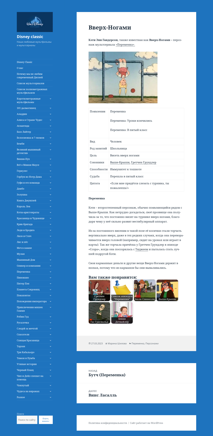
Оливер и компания (28, 265)
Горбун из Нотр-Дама (29, 176)
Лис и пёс (22, 242)
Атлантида (23, 125)
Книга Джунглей (26, 200)
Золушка (22, 194)
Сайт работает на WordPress (146, 423)
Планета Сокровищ (28, 289)
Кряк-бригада (25, 224)
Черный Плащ (25, 370)
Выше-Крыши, (120, 162)
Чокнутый (23, 385)
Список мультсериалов (30, 83)
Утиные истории (27, 364)
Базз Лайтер (24, 131)
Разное (21, 397)
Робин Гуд (23, 316)
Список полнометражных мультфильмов (32, 91)
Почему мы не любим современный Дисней (30, 75)
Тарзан (21, 346)
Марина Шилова (117, 343)
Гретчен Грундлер (143, 162)
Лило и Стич (24, 236)
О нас (20, 68)
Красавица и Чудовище (30, 218)
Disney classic (30, 36)
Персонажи (152, 343)
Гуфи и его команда (28, 182)
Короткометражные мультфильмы (29, 100)
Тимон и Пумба (26, 358)
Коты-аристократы (28, 212)
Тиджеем (141, 249)
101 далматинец (26, 108)
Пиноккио (23, 277)
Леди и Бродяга (25, 230)
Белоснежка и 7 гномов (30, 137)
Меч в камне (24, 248)
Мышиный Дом (26, 259)
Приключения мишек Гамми (30, 309)
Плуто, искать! (45, 419)
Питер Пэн (23, 283)
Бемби (20, 143)
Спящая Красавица (28, 340)
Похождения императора (32, 301)
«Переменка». (125, 44)
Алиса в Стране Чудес (29, 120)
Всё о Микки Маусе (28, 165)
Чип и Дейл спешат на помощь (30, 377)
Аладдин (22, 114)
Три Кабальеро (25, 352)
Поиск (20, 413)
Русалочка (23, 322)
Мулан (21, 253)
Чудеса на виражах (28, 391)
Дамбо (20, 188)
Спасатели (23, 334)
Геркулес (22, 170)
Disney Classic (24, 62)
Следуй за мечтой (27, 328)
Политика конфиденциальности (108, 423)
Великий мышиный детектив (28, 151)
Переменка (23, 271)
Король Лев (23, 206)
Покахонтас (24, 295)
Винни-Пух (23, 159)
